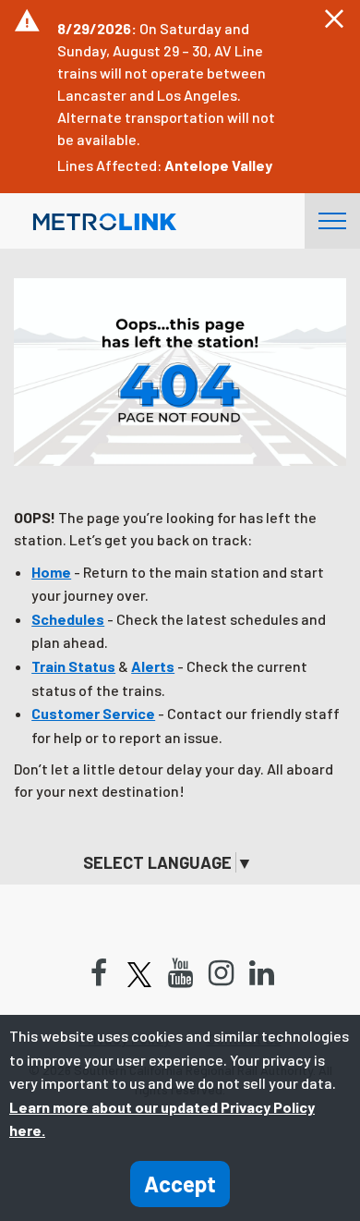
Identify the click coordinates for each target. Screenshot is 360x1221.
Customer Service (93, 713)
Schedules (67, 619)
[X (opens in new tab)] (139, 974)
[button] (334, 19)
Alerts (152, 666)
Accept (180, 1183)
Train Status (73, 666)
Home (51, 571)
